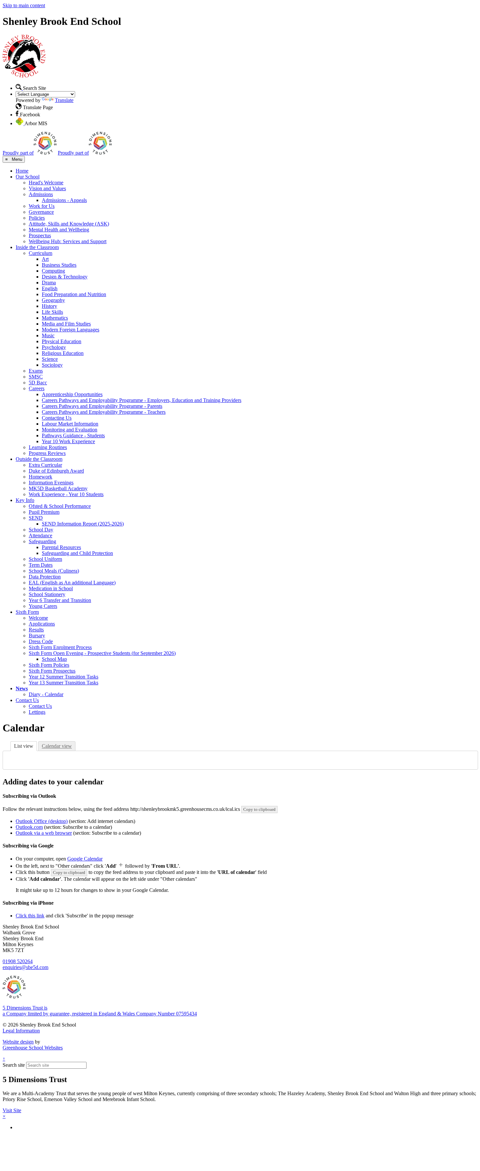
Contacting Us (57, 418)
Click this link (30, 915)
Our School (28, 176)
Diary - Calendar (46, 694)
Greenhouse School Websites (33, 1047)
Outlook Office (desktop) (42, 821)
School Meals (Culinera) (54, 571)
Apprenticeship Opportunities (72, 394)
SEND (36, 518)
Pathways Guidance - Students (73, 435)
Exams (36, 371)
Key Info (25, 500)
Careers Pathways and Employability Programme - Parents (102, 406)
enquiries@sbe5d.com (25, 967)
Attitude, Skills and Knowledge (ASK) (69, 223)
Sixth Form (27, 612)
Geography (53, 300)
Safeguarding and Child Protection (77, 553)
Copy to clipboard (259, 809)
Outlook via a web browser (44, 833)
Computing (53, 271)
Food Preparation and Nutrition (74, 294)
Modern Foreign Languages (70, 329)
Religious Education (63, 353)
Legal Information (21, 1030)
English (49, 288)
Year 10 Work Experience (68, 441)
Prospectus (40, 235)
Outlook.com (29, 827)
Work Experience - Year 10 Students (66, 494)
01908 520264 (18, 961)
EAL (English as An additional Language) (72, 582)
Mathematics (55, 318)
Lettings (37, 712)
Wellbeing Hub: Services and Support (67, 241)
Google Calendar (85, 859)
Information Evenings (51, 482)
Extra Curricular (45, 465)
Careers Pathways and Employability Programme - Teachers (104, 412)
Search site (14, 1065)
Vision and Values (47, 188)
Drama (49, 282)
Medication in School (51, 588)
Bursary (37, 635)
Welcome (38, 618)
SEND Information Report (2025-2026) (83, 524)
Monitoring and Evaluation (69, 429)
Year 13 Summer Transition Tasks (63, 682)
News (22, 688)
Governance (41, 212)
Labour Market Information (70, 424)
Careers (36, 388)
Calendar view (57, 746)
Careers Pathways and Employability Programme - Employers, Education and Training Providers (141, 400)
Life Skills (52, 312)
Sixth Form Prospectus (52, 671)
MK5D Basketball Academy (58, 488)
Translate (64, 100)
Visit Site (12, 1110)
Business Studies (59, 265)
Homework (40, 476)
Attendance (40, 535)
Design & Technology (65, 276)
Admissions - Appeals (64, 200)
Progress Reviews (47, 453)
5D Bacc (38, 382)
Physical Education (61, 341)
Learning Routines (48, 447)
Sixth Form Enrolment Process (60, 647)
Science (50, 359)
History (49, 306)
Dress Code (41, 641)
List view (23, 746)
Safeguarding (42, 541)
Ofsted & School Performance (60, 506)
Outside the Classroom (39, 459)
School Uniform (45, 559)
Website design (18, 1042)
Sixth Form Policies (49, 665)
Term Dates (41, 565)
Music (48, 335)
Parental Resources (61, 547)
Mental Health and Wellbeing (59, 229)
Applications (42, 624)
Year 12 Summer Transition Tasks (63, 676)
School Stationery (47, 594)
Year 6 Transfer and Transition (60, 600)
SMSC (36, 376)
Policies (37, 218)
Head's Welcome (46, 182)
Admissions (41, 194)
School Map (54, 659)
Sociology (52, 365)
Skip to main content (24, 5)
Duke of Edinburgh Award (56, 471)
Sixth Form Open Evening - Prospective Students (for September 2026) (102, 653)
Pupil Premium (44, 512)
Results (36, 629)
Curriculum (40, 253)
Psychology (54, 347)
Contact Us (27, 700)
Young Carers (43, 606)
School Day (41, 529)
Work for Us (42, 206)
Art (45, 259)
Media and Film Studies (66, 323)
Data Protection (45, 576)
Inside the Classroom (37, 247)
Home (22, 171)
